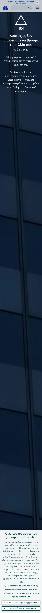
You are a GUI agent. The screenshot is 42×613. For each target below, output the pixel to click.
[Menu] (37, 7)
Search (29, 8)
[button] (37, 2)
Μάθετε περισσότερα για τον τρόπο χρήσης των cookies (22, 594)
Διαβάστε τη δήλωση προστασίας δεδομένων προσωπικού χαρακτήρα (21, 587)
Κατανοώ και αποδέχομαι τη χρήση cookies (22, 602)
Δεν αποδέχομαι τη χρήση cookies (23, 608)
